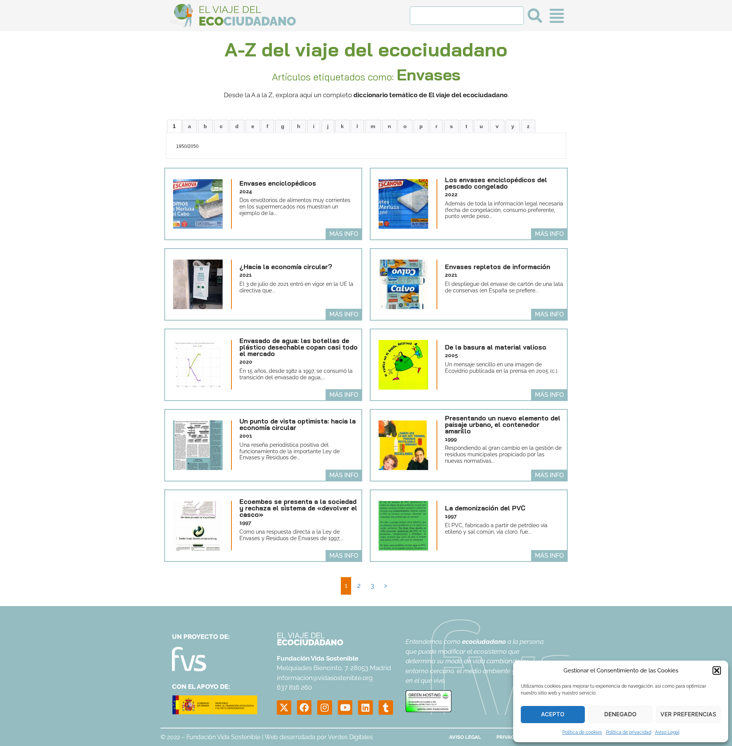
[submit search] (535, 15)
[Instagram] (324, 707)
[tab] (174, 126)
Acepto (553, 714)
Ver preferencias (688, 714)
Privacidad (511, 737)
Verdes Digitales (350, 737)
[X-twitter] (284, 707)
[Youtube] (345, 707)
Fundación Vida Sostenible (223, 737)
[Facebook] (304, 707)
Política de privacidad (628, 732)
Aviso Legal (667, 732)
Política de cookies (582, 732)
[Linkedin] (365, 707)
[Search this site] (467, 15)
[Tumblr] (386, 707)
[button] (717, 670)
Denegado (620, 714)
